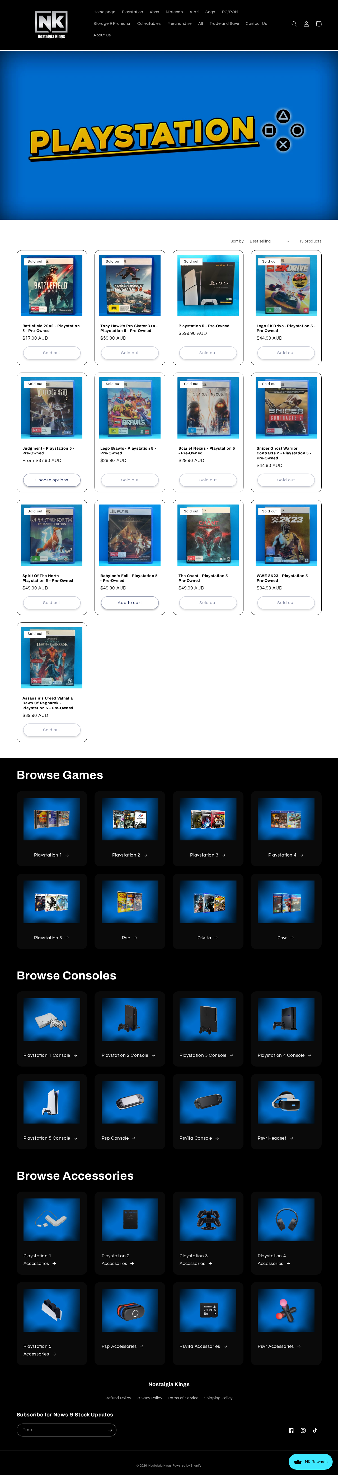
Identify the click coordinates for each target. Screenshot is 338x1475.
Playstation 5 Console (47, 1138)
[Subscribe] (110, 1430)
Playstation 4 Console (281, 1055)
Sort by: (237, 241)
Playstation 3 (204, 855)
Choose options (52, 480)
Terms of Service (183, 1398)
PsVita (204, 938)
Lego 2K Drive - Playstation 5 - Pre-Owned (286, 328)
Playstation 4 (282, 855)
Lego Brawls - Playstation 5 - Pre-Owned (128, 450)
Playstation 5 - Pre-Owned (204, 326)
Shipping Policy (218, 1398)
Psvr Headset (272, 1138)
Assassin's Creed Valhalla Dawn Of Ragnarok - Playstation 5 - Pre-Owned (48, 703)
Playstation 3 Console (203, 1055)
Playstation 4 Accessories (272, 1260)
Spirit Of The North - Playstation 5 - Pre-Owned (48, 578)
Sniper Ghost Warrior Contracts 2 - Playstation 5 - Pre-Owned (284, 453)
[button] (294, 24)
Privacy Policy (149, 1398)
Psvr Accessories (276, 1346)
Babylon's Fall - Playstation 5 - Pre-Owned (129, 578)
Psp (126, 938)
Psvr (282, 938)
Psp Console (115, 1138)
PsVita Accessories (200, 1346)
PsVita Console (196, 1138)
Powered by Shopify (187, 1465)
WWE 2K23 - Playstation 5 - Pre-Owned (284, 578)
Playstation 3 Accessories (194, 1260)
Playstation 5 (48, 938)
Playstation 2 (126, 855)
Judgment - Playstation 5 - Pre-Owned (48, 450)
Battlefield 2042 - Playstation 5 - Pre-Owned (51, 328)
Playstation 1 (48, 855)
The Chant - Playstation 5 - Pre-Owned (205, 578)
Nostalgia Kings (160, 1465)
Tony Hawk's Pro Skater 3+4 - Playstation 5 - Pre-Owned (129, 328)
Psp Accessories (119, 1346)
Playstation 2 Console (125, 1055)
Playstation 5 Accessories (37, 1350)
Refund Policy (118, 1398)
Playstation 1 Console (47, 1055)
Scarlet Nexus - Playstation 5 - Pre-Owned (207, 450)
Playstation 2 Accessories (116, 1260)
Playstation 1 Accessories (37, 1260)
